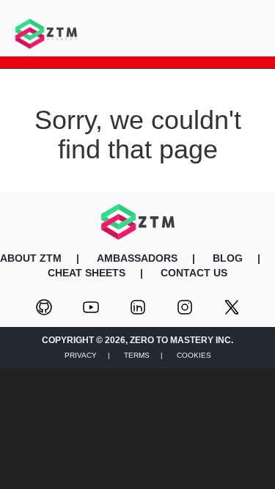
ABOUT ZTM (31, 258)
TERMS (137, 355)
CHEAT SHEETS (86, 273)
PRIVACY (81, 355)
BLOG (228, 258)
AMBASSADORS (137, 258)
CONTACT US (194, 273)
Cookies (194, 355)
